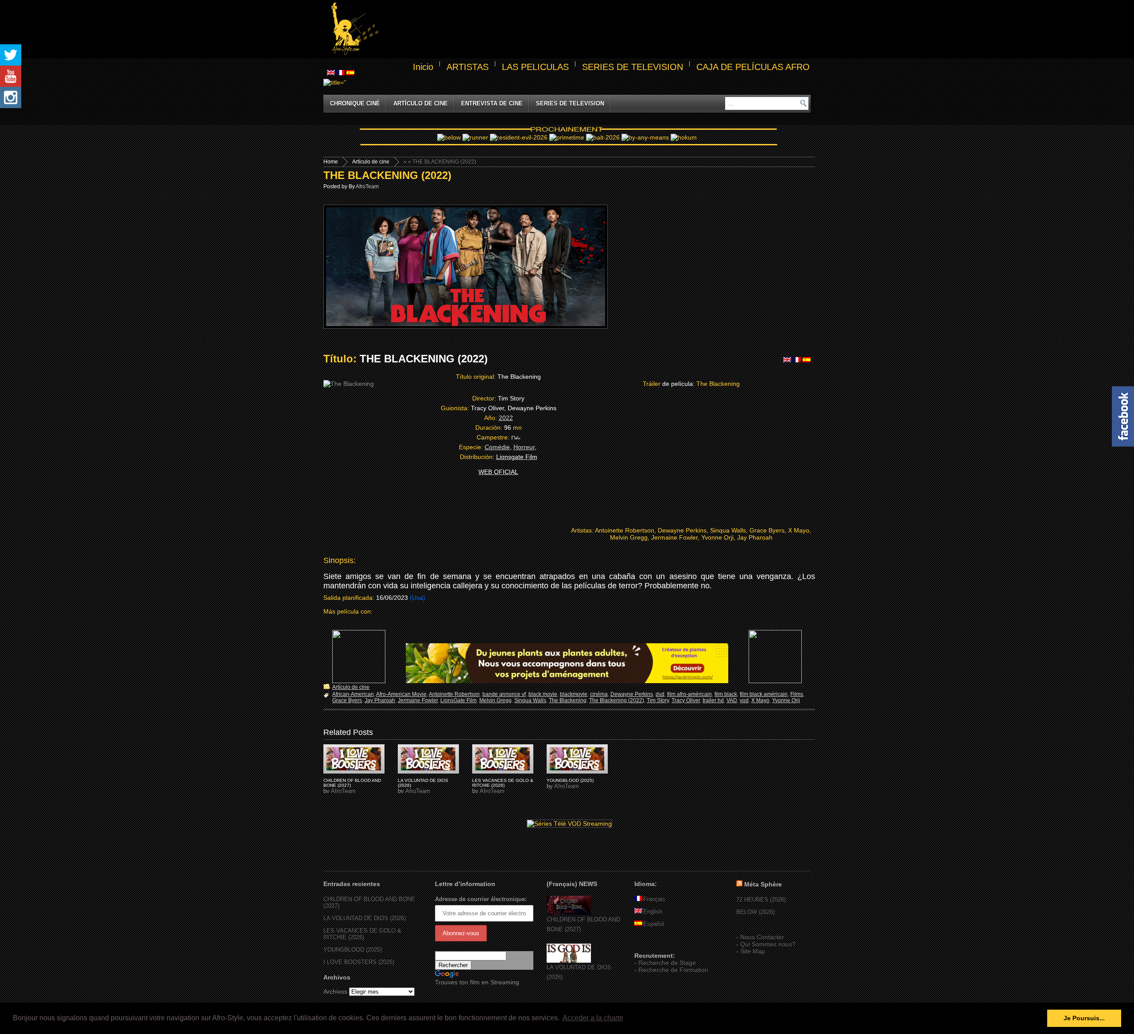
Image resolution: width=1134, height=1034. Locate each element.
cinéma (599, 694)
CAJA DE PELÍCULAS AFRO (753, 67)
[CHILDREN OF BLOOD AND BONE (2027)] (569, 913)
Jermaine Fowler (418, 700)
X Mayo (760, 700)
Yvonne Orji (786, 700)
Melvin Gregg (495, 700)
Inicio (423, 67)
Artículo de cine (420, 103)
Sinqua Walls (530, 700)
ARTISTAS (468, 67)
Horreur (524, 447)
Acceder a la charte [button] (593, 1018)
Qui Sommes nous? (768, 944)
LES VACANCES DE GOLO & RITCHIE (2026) (502, 783)
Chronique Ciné (355, 103)
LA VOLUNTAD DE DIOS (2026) (364, 918)
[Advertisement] (596, 29)
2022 (506, 417)
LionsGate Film (458, 700)
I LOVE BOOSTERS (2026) (358, 962)
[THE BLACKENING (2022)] (353, 759)
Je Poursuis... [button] (1084, 1018)
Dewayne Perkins (631, 694)
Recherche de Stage (667, 962)
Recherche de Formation (673, 969)
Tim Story (658, 700)
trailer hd (713, 700)
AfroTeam (367, 186)
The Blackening (567, 700)
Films (796, 694)
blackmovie (573, 694)
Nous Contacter (762, 937)
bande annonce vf (504, 694)
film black (726, 694)
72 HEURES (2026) (761, 899)
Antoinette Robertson (454, 694)
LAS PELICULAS (535, 67)
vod (744, 700)
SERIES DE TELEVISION (632, 67)
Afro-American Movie (401, 694)
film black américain (764, 694)
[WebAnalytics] (652, 942)
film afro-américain (689, 694)
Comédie (497, 447)
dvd (660, 694)
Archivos (335, 991)
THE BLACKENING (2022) (387, 175)
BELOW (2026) (755, 912)
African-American (353, 694)
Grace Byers (347, 700)
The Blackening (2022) (616, 700)
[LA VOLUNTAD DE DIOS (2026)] (569, 960)
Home (330, 162)
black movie (542, 694)
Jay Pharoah (380, 700)
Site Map (752, 951)
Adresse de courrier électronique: (481, 899)
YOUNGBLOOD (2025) (570, 780)
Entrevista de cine (492, 103)
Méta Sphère (763, 884)
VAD (731, 700)
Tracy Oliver (686, 700)
